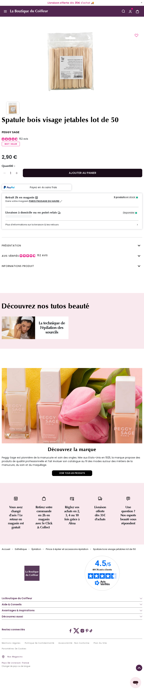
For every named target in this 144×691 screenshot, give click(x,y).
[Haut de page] (139, 668)
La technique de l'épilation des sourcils (52, 328)
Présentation (11, 245)
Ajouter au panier (82, 173)
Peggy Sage (10, 132)
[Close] (141, 2)
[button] (130, 11)
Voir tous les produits (72, 473)
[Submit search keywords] (123, 11)
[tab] (71, 245)
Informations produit (18, 266)
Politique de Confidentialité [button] (39, 643)
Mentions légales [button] (11, 643)
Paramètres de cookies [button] (14, 649)
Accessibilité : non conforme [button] (73, 643)
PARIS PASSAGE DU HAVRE (44, 201)
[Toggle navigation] (5, 11)
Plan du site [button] (100, 643)
